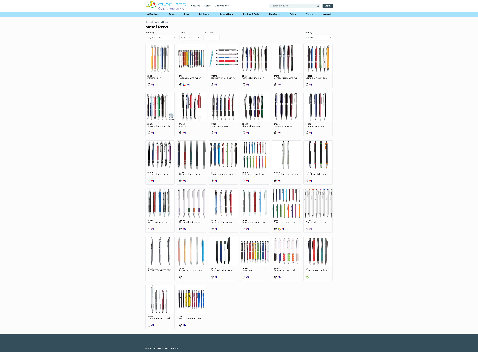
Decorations (222, 5)
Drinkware (204, 14)
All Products (153, 14)
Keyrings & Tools (251, 14)
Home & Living (226, 14)
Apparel (327, 14)
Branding (150, 33)
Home (148, 22)
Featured (195, 5)
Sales (207, 5)
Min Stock (208, 33)
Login (328, 6)
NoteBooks (274, 14)
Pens (186, 14)
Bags (171, 14)
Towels (309, 14)
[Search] (319, 6)
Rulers (293, 14)
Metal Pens (163, 22)
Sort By (308, 33)
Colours (183, 33)
